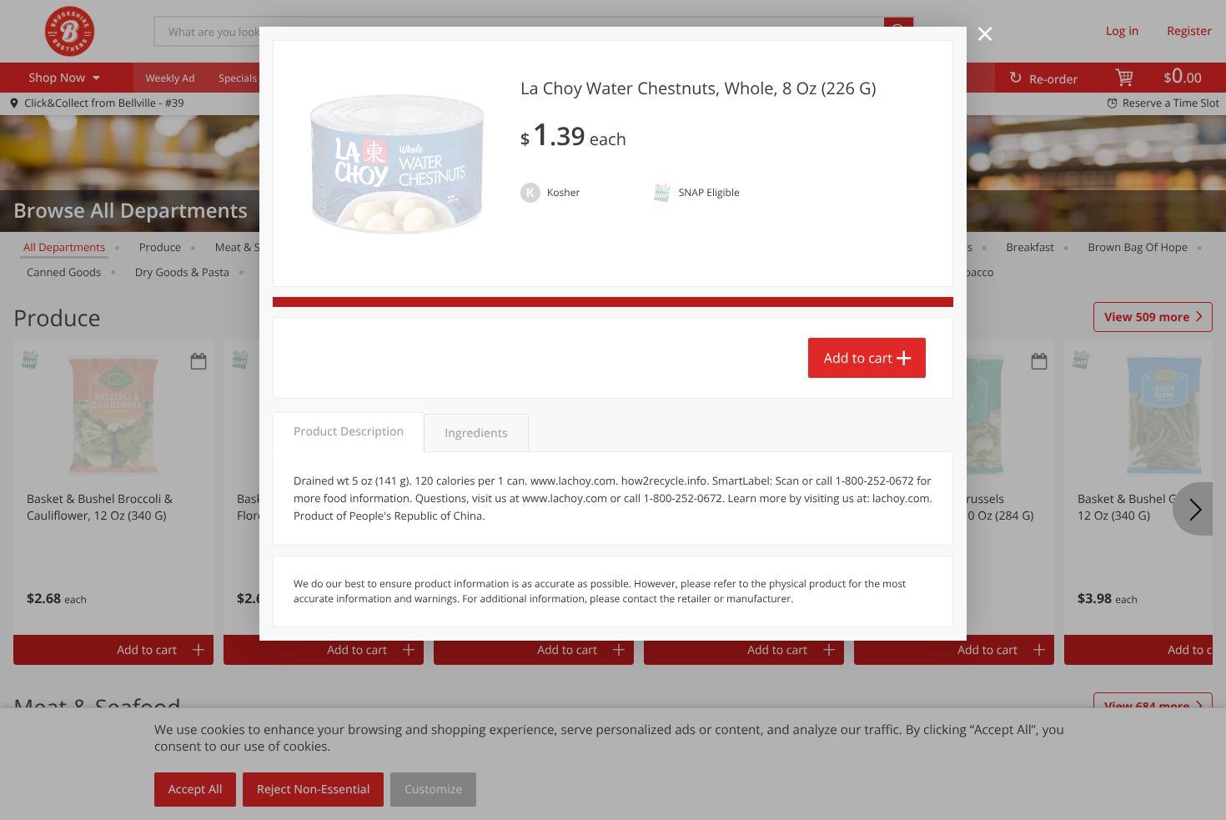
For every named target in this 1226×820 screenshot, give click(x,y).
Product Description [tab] (349, 432)
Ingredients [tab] (476, 433)
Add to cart (858, 358)
